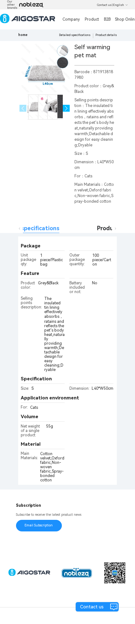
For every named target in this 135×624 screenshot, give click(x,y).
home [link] (23, 35)
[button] (66, 108)
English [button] (118, 5)
